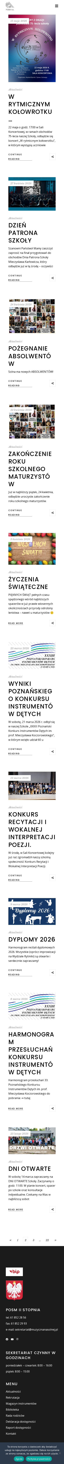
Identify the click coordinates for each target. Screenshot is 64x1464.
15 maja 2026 (18, 20)
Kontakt (11, 1433)
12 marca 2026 (19, 778)
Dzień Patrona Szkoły (23, 233)
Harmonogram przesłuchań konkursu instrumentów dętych (31, 1053)
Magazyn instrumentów (21, 1403)
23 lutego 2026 (19, 1133)
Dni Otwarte (29, 1168)
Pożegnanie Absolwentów (29, 356)
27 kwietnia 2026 (21, 183)
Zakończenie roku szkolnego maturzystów (30, 469)
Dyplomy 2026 (31, 939)
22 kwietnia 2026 (21, 410)
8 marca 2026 (19, 999)
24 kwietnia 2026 (21, 304)
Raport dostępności (18, 1427)
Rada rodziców (15, 1415)
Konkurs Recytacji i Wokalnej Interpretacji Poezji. (31, 829)
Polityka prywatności (38, 1458)
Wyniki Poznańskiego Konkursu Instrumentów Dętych (30, 698)
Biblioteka (12, 1409)
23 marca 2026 (19, 648)
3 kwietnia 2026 (20, 539)
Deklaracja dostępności (20, 1421)
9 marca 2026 (19, 904)
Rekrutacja (12, 1397)
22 (47, 1240)
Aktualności (15, 89)
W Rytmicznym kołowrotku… (30, 107)
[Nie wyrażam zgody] (59, 1453)
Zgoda (19, 1458)
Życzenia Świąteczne (28, 583)
